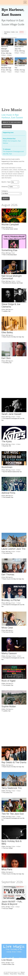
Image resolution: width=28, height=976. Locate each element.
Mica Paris (7, 869)
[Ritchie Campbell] (14, 215)
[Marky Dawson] (14, 644)
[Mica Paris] (14, 860)
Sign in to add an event (12, 122)
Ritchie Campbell (10, 224)
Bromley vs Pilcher (11, 600)
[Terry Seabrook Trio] (21, 60)
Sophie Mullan (9, 706)
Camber (16, 229)
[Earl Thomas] (14, 565)
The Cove (5, 848)
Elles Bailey (7, 332)
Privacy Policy (21, 973)
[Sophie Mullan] (14, 697)
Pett (10, 446)
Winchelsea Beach (12, 254)
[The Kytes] (14, 432)
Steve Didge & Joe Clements (11, 305)
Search (5, 198)
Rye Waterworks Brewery (9, 283)
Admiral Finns (8, 493)
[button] (25, 2)
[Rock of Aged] (14, 672)
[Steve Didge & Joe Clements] (14, 295)
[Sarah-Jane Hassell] (14, 405)
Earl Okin (6, 358)
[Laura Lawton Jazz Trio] (21, 41)
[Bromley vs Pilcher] (14, 591)
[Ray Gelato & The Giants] (14, 753)
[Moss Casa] (14, 619)
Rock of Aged (8, 680)
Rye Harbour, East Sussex (13, 12)
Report (21, 32)
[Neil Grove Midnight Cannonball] (7, 41)
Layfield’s (5, 311)
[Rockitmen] (14, 458)
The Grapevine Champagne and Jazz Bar (13, 418)
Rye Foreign (20, 283)
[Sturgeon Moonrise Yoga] (7, 60)
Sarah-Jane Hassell (11, 414)
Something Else (9, 250)
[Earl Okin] (14, 349)
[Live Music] (14, 951)
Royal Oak (5, 446)
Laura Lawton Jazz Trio (13, 548)
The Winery (6, 362)
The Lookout (6, 553)
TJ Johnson (6, 149)
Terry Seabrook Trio (12, 788)
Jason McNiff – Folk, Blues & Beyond (12, 902)
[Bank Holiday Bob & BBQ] (14, 832)
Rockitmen (7, 467)
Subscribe (7, 126)
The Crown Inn (7, 632)
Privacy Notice (13, 973)
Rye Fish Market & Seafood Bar (11, 471)
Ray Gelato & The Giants (14, 762)
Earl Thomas (8, 574)
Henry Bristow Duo (9, 138)
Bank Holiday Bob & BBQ (11, 842)
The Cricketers (7, 497)
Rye (9, 311)
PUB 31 (5, 254)
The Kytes (7, 441)
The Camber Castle (8, 229)
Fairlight (11, 848)
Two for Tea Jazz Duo (13, 813)
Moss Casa (7, 627)
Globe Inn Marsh (7, 964)
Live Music (7, 960)
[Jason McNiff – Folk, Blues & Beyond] (14, 893)
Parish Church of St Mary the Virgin (12, 337)
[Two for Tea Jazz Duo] (14, 805)
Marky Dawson (9, 653)
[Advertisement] (14, 89)
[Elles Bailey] (14, 323)
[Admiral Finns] (14, 484)
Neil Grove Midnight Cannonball (5, 49)
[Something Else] (14, 241)
